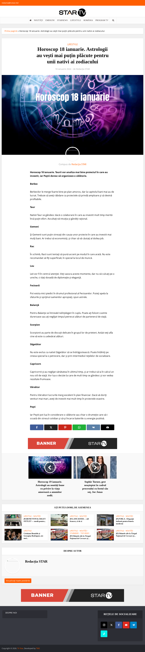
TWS (38, 648)
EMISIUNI (50, 20)
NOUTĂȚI (38, 20)
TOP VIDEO (85, 533)
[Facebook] (118, 625)
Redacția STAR (83, 69)
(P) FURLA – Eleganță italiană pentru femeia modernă (125, 521)
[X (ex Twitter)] (111, 625)
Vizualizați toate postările (18, 580)
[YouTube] (126, 625)
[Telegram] (133, 625)
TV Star (20, 648)
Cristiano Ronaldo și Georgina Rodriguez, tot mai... (33, 535)
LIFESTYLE (75, 20)
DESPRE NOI (11, 612)
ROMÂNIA (88, 20)
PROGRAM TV (101, 20)
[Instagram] (104, 625)
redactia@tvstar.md (10, 3)
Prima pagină (11, 31)
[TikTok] (104, 633)
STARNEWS (62, 20)
